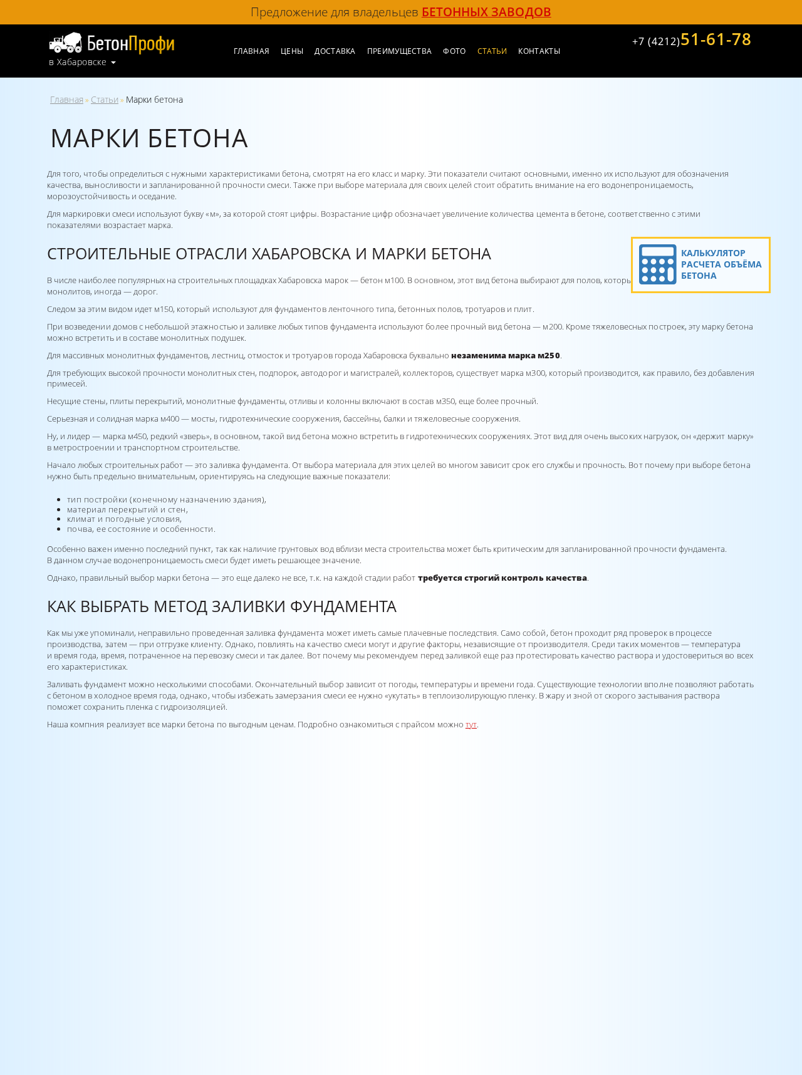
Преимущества (399, 51)
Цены (292, 51)
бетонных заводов (486, 11)
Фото (454, 51)
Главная (251, 51)
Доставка (335, 51)
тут (471, 724)
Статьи (104, 99)
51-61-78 (692, 39)
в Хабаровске (78, 62)
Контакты (539, 51)
